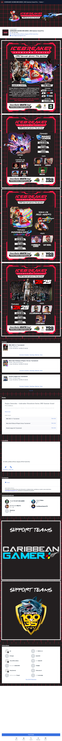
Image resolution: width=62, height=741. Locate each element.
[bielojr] (36, 503)
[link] (36, 503)
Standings (32, 355)
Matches (37, 355)
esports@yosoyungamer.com (18, 35)
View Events (31, 734)
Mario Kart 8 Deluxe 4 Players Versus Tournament (23, 360)
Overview (21, 355)
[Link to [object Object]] (7, 502)
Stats (41, 355)
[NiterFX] (10, 507)
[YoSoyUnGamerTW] (10, 502)
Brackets (27, 355)
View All (31, 390)
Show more (7, 411)
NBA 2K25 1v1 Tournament (16, 345)
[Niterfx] (11, 507)
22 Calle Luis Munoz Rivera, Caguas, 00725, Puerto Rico (24, 34)
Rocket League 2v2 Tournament (18, 376)
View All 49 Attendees (31, 679)
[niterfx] (13, 507)
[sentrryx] (10, 511)
